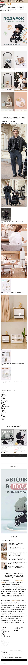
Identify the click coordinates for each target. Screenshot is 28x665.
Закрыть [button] (2, 2)
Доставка (3, 641)
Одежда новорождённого (14, 547)
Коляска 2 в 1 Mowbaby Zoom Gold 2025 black (19, 447)
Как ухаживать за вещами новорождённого (15, 544)
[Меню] (21, 7)
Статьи (14, 536)
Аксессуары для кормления (18, 9)
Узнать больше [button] (21, 1)
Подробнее (3, 223)
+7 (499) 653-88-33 (3, 7)
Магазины (9, 7)
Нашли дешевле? (4, 451)
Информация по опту (5, 631)
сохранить (14, 660)
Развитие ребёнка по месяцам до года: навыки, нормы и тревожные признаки (17, 554)
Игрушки (2, 10)
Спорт (9, 10)
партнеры (3, 632)
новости (14, 466)
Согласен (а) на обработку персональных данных (12, 657)
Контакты (3, 634)
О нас (2, 629)
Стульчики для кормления (6, 9)
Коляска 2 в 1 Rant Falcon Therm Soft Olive (6, 447)
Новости (3, 640)
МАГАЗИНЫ (3, 630)
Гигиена (6, 10)
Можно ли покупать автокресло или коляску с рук (17, 563)
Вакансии (3, 633)
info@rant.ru (20, 627)
